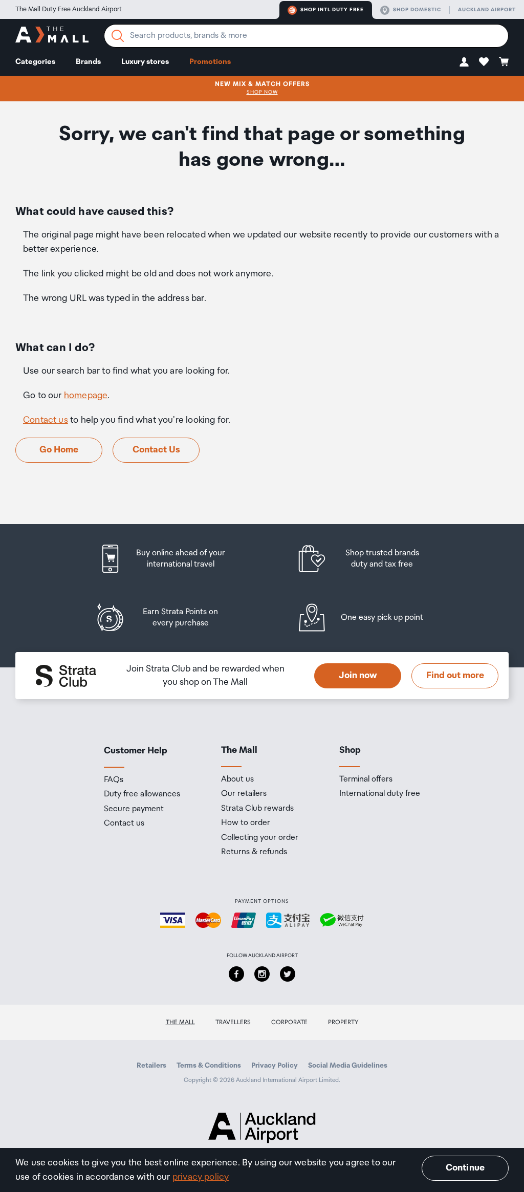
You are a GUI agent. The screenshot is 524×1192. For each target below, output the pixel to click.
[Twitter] (287, 974)
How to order (245, 823)
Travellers (233, 1022)
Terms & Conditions (209, 1065)
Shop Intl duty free (332, 10)
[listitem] (171, 558)
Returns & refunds (254, 852)
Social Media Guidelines (347, 1065)
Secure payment (134, 809)
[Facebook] (236, 974)
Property (343, 1022)
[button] (464, 62)
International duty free (379, 793)
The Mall (180, 1022)
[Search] (118, 36)
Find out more (455, 675)
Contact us (45, 420)
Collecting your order (259, 837)
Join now (358, 675)
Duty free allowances (142, 794)
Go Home (58, 450)
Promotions (210, 61)
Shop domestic (417, 10)
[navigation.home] (52, 36)
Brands (88, 61)
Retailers (151, 1065)
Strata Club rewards (257, 808)
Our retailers (244, 793)
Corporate (289, 1022)
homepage (85, 396)
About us (237, 779)
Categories (35, 61)
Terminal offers (365, 779)
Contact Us (156, 450)
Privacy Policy (274, 1065)
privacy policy (200, 1177)
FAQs (113, 780)
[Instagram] (262, 974)
